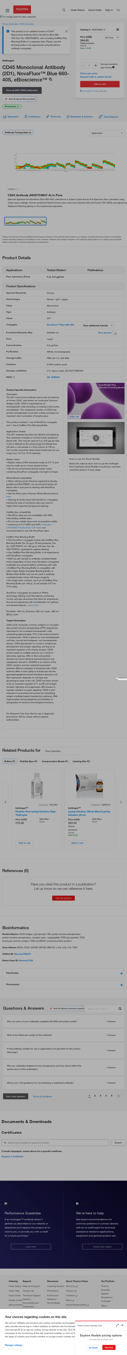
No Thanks (93, 1347)
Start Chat (109, 1347)
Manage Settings (13, 1345)
